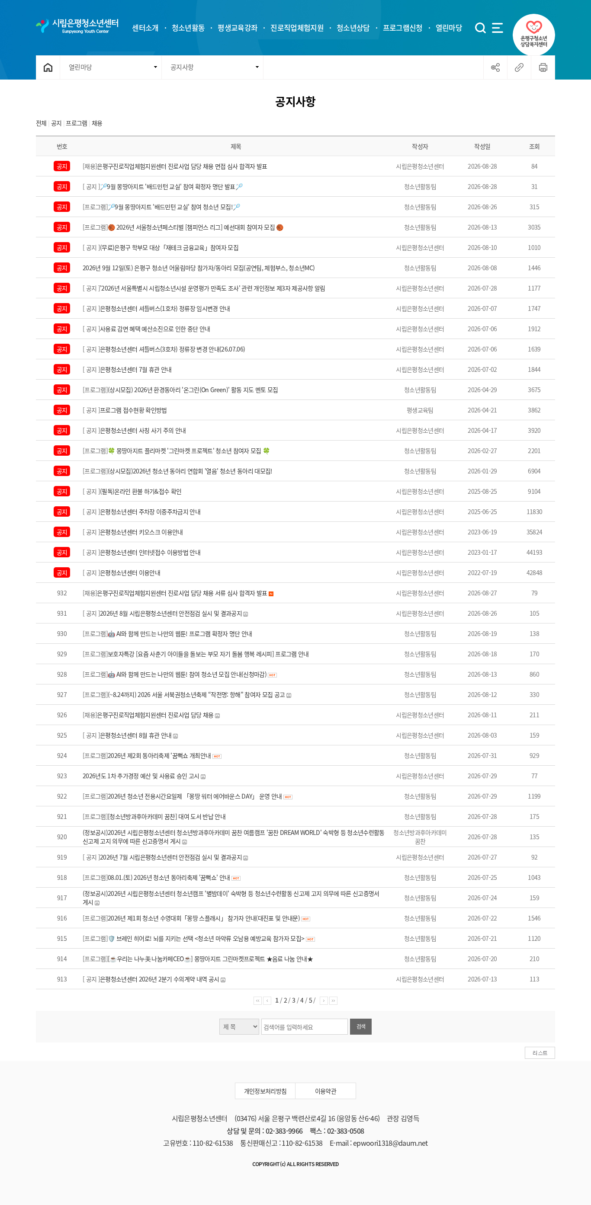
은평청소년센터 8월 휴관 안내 (135, 735)
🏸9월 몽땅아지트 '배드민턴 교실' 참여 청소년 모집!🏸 (174, 206)
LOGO (77, 26)
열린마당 (80, 67)
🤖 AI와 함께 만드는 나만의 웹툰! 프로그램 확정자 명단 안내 (180, 633)
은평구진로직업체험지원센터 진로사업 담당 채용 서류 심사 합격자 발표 (182, 592)
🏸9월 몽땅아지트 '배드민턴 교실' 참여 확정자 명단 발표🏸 (171, 186)
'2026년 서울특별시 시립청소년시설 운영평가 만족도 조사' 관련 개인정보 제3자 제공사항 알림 (212, 288)
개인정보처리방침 (265, 1091)
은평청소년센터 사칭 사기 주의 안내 (143, 430)
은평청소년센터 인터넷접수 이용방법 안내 (150, 552)
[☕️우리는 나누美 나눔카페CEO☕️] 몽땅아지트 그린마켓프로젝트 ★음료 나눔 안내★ (210, 958)
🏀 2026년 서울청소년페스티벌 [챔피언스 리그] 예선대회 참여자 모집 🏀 (195, 227)
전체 (41, 122)
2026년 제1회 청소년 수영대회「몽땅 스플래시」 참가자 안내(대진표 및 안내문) (204, 918)
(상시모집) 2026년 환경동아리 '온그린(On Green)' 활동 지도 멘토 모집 (193, 389)
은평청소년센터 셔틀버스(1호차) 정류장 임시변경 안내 (165, 308)
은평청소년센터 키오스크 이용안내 (141, 531)
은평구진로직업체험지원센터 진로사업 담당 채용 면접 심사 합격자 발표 (182, 166)
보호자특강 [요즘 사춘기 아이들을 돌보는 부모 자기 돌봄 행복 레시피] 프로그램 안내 (208, 653)
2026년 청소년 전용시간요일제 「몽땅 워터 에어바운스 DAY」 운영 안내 (195, 796)
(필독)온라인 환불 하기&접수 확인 (140, 491)
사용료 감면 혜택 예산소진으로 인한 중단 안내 (155, 328)
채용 (97, 122)
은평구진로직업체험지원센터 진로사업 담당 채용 (155, 714)
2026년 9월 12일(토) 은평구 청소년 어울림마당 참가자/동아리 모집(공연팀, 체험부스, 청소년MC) (199, 267)
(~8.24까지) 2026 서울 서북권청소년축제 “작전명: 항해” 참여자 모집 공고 (196, 694)
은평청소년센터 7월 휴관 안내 (135, 369)
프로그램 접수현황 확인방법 (133, 410)
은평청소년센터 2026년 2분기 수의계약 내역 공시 (159, 979)
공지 (57, 122)
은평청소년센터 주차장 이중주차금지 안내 (150, 511)
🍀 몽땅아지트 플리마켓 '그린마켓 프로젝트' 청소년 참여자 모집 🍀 (189, 450)
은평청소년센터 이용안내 (130, 572)
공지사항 (181, 67)
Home (48, 67)
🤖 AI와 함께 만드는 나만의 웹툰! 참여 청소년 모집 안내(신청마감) (188, 674)
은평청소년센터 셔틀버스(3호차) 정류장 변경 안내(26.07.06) (172, 349)
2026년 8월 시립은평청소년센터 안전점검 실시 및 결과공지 (171, 613)
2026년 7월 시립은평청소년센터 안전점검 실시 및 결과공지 (171, 857)
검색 (361, 1026)
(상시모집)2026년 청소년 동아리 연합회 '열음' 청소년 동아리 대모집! (190, 471)
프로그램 (76, 122)
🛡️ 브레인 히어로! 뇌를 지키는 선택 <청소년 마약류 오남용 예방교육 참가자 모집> (206, 938)
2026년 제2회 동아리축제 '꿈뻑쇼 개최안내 (159, 755)
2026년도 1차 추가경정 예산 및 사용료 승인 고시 (141, 775)
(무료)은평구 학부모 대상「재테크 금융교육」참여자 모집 (169, 247)
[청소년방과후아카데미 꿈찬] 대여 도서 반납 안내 (166, 816)
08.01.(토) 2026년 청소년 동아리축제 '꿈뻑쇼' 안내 (169, 877)
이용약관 (325, 1091)
